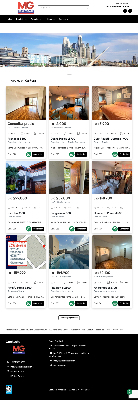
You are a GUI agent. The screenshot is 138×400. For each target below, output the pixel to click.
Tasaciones (36, 19)
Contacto (63, 19)
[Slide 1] (69, 73)
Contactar (38, 154)
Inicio (10, 19)
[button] (10, 50)
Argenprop (85, 390)
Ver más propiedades (69, 318)
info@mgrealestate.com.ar (120, 6)
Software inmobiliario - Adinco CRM (64, 390)
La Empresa (50, 19)
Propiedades (21, 19)
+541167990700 (122, 4)
